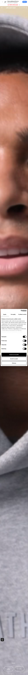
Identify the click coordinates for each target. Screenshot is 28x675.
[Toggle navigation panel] (2, 7)
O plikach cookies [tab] (22, 314)
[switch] (25, 341)
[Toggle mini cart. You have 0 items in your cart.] (26, 7)
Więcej (13, 663)
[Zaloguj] (22, 7)
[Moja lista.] (24, 8)
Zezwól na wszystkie (14, 354)
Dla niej (19, 668)
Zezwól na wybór (14, 358)
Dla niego (8, 669)
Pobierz (25, 1)
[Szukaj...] (20, 8)
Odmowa (14, 363)
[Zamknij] (2, 2)
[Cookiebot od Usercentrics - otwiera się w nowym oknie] (21, 311)
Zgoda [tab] (4, 314)
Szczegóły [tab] (13, 314)
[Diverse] (11, 7)
